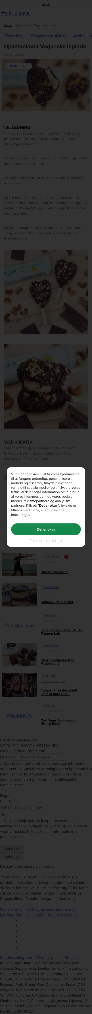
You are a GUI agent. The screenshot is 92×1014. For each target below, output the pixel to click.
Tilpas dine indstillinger (46, 540)
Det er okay (46, 529)
